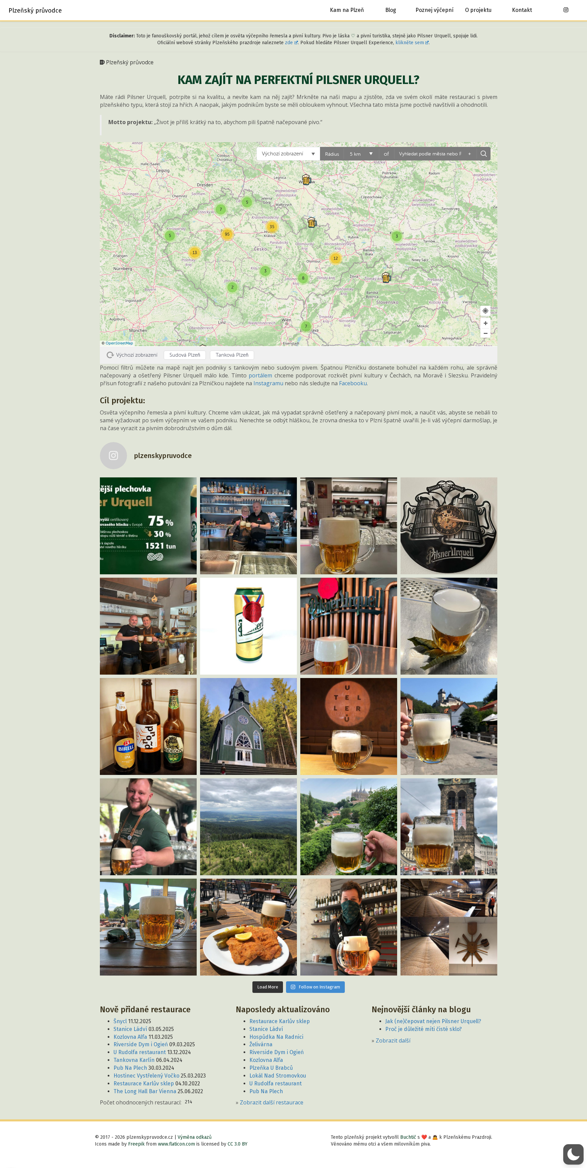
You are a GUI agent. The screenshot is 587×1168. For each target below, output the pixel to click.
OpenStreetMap (119, 343)
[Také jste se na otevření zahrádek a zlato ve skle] (148, 927)
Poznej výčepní (434, 10)
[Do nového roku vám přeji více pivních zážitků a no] (248, 726)
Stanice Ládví (130, 1029)
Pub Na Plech (130, 1068)
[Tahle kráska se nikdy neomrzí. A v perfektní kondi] (348, 726)
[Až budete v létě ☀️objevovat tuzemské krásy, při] (348, 826)
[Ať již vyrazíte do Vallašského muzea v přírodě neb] (148, 626)
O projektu (478, 10)
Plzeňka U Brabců (271, 1068)
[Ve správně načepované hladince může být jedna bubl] (348, 626)
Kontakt (522, 10)
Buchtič (408, 1137)
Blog (390, 10)
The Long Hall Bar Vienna (144, 1091)
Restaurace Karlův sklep (143, 1083)
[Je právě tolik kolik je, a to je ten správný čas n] (449, 525)
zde (289, 43)
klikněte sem (409, 43)
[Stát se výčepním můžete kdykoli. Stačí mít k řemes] (248, 525)
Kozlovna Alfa (130, 1037)
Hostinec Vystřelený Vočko (146, 1075)
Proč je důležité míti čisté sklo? (423, 1029)
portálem (260, 375)
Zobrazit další (393, 1040)
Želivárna (260, 1044)
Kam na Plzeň (347, 10)
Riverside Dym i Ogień (140, 1044)
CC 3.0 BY (237, 1144)
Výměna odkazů (195, 1137)
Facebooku (353, 383)
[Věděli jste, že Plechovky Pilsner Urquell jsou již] (148, 525)
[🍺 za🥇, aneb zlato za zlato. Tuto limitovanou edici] (248, 626)
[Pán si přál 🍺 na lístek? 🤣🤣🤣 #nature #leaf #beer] (449, 626)
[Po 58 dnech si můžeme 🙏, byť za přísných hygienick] (348, 927)
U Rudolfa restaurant (139, 1052)
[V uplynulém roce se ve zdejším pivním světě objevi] (148, 726)
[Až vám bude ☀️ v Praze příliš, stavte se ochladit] (148, 826)
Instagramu (268, 383)
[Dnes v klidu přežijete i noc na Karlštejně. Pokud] (449, 726)
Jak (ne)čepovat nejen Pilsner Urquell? (433, 1021)
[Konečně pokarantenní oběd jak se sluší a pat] (248, 927)
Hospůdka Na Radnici (276, 1037)
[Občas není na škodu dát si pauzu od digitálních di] (248, 826)
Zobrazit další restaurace (271, 1102)
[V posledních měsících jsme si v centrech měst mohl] (449, 826)
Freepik (136, 1144)
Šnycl (120, 1021)
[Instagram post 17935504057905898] (348, 525)
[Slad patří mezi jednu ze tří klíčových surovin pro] (449, 927)
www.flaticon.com (176, 1144)
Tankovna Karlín (134, 1060)
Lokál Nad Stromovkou (277, 1075)
